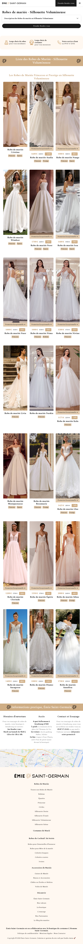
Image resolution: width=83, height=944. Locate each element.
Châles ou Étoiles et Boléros (41, 882)
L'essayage (41, 911)
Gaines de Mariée (41, 873)
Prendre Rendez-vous (41, 26)
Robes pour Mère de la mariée (41, 848)
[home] (13, 3)
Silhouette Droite (41, 811)
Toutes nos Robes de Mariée (42, 789)
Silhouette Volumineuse (41, 820)
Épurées (41, 798)
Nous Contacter (59, 933)
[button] (80, 3)
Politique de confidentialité (28, 933)
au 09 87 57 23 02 (70, 42)
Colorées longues (41, 853)
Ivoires (41, 861)
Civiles (41, 807)
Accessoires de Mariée (41, 867)
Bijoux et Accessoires (41, 878)
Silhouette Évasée (42, 815)
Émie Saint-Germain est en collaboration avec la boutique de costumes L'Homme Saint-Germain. (41, 929)
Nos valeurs (41, 903)
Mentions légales (46, 933)
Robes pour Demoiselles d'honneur (41, 844)
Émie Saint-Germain (41, 898)
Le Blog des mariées (41, 920)
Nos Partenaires (41, 916)
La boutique (41, 907)
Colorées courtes (41, 857)
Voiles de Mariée (41, 886)
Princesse (41, 802)
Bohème (41, 794)
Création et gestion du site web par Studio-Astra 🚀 (56, 938)
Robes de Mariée (41, 784)
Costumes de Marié (41, 830)
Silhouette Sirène (41, 824)
